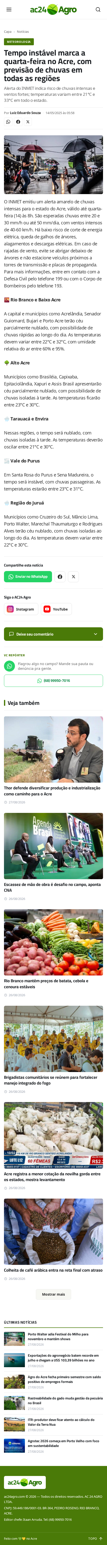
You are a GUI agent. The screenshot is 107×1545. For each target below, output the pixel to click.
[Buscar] (98, 10)
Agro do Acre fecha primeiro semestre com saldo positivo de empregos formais (64, 1379)
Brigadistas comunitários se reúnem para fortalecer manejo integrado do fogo (50, 1080)
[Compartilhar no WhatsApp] (8, 122)
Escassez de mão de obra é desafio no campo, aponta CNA (52, 887)
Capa (7, 31)
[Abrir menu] (9, 10)
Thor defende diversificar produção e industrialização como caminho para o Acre (52, 791)
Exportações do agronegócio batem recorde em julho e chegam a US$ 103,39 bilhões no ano (63, 1357)
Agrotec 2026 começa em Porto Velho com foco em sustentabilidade (63, 1443)
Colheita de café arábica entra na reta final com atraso (53, 1270)
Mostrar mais (53, 1294)
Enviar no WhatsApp (31, 576)
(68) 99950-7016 (57, 680)
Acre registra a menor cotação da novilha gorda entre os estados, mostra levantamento (52, 1177)
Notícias (23, 31)
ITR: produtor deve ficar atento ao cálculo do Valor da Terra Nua (61, 1422)
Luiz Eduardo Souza (25, 113)
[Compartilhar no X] (28, 122)
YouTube (60, 609)
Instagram (25, 609)
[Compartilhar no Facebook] (18, 122)
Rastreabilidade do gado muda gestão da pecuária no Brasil (65, 1400)
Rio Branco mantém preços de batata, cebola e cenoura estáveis (46, 983)
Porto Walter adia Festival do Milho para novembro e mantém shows (58, 1336)
